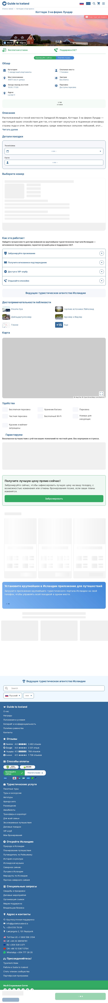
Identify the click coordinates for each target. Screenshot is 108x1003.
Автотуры (8, 797)
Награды (7, 715)
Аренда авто (9, 801)
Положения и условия (14, 720)
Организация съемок (13, 899)
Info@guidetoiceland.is (17, 923)
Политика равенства (13, 728)
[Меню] (103, 3)
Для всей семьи (11, 818)
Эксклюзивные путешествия (17, 822)
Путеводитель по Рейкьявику (17, 854)
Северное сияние (12, 867)
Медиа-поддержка (12, 903)
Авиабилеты (9, 810)
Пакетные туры (11, 789)
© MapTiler (78, 397)
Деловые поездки (12, 827)
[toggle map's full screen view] (101, 393)
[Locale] (82, 3)
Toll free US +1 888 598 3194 (21, 937)
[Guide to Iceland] (15, 3)
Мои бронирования (12, 835)
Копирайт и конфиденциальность (19, 724)
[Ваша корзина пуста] (98, 3)
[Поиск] (94, 3)
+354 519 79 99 (14, 927)
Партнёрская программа (15, 975)
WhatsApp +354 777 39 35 (20, 952)
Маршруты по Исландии (15, 875)
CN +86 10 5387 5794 (17, 948)
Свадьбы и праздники (14, 891)
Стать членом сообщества (16, 971)
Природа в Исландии (13, 846)
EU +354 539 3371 (16, 945)
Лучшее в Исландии (13, 871)
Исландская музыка (13, 863)
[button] (54, 30)
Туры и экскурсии (12, 793)
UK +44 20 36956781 (17, 941)
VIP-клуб (7, 831)
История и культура (13, 859)
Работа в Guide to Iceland (15, 967)
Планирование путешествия (17, 850)
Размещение (9, 805)
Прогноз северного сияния (16, 880)
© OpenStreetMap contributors (93, 397)
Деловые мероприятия (14, 895)
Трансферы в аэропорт (14, 814)
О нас (6, 711)
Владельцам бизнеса (13, 908)
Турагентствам (10, 963)
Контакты (8, 732)
